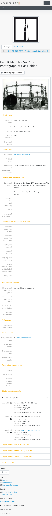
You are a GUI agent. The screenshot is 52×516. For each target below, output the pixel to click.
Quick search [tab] (18, 47)
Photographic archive (23, 338)
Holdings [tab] (7, 47)
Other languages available (12, 73)
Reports (5, 480)
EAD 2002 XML (7, 494)
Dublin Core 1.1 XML (9, 492)
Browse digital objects (10, 485)
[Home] (21, 3)
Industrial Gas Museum (22, 155)
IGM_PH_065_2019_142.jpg (30, 430)
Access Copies (10, 397)
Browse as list (7, 483)
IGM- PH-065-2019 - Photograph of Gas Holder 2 (28, 51)
